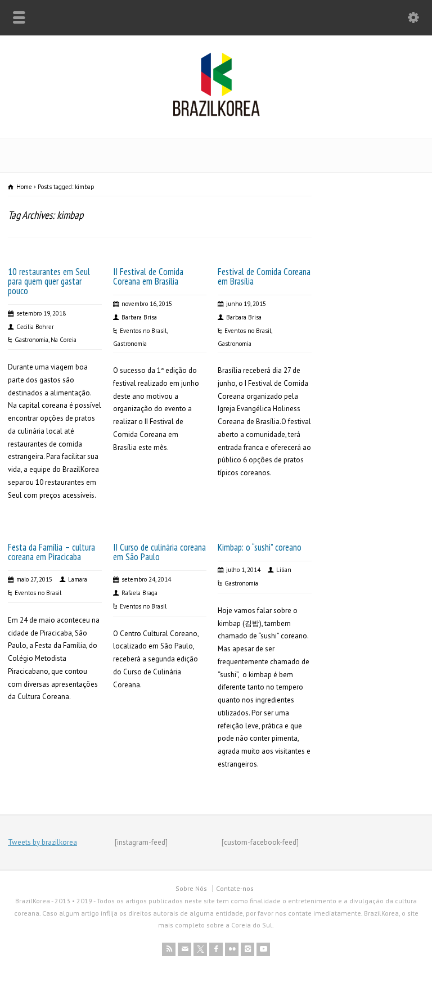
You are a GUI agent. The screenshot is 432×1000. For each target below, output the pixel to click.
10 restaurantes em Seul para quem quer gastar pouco (49, 281)
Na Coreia (63, 340)
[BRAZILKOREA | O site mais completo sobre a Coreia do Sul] (216, 114)
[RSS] (169, 949)
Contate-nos (235, 888)
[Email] (184, 949)
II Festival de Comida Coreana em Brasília (148, 276)
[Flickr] (231, 949)
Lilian (283, 570)
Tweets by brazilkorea (42, 842)
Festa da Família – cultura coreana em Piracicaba (51, 552)
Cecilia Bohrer (35, 327)
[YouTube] (263, 949)
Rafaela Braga (140, 593)
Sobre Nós (191, 888)
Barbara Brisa (139, 317)
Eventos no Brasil (143, 331)
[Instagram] (247, 949)
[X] (200, 949)
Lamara (77, 579)
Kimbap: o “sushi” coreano (260, 547)
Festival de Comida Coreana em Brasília (264, 276)
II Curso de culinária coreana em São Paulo (159, 552)
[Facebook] (216, 949)
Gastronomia (31, 340)
